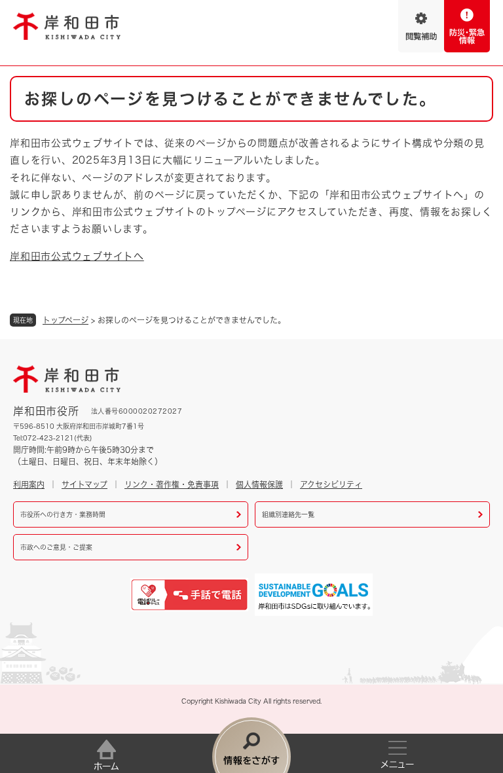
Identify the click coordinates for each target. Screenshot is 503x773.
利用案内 (29, 484)
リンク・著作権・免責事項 (171, 484)
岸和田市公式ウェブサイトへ (77, 256)
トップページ (65, 320)
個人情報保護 (259, 484)
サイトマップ (84, 484)
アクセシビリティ (331, 484)
